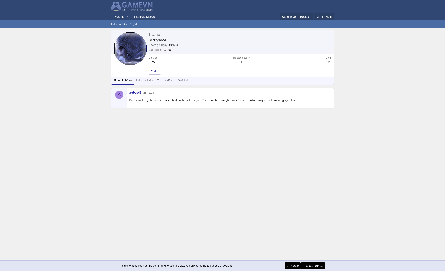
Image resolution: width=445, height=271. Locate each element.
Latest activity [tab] (144, 80)
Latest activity (119, 24)
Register (134, 24)
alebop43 (135, 92)
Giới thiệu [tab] (183, 80)
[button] (127, 16)
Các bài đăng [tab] (165, 80)
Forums (119, 17)
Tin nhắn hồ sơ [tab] (123, 80)
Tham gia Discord (145, 17)
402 (153, 61)
